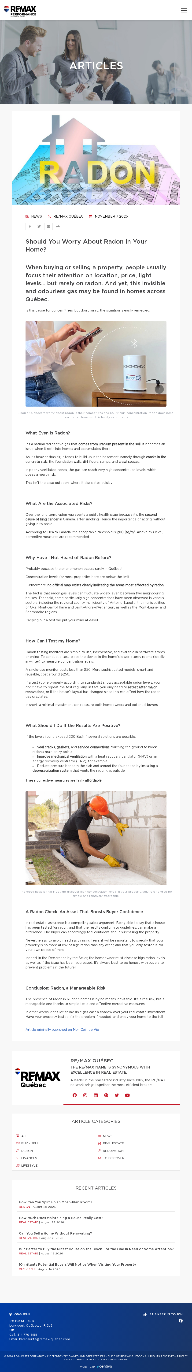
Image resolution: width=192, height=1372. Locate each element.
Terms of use (84, 1359)
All (23, 1136)
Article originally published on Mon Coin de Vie (62, 1029)
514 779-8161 (27, 1334)
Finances (28, 1158)
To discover (113, 1158)
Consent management (112, 1359)
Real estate (113, 1143)
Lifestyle (28, 1165)
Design (26, 1151)
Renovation (113, 1151)
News (36, 216)
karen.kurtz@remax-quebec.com (44, 1339)
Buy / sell (29, 1143)
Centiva (104, 1366)
